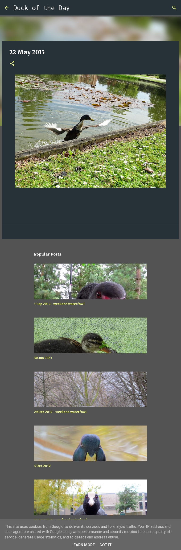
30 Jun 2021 (43, 358)
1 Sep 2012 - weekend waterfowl (59, 304)
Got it (105, 545)
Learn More (83, 545)
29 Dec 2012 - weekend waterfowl (60, 412)
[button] (12, 64)
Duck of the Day (41, 8)
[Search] (76, 7)
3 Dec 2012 (42, 466)
